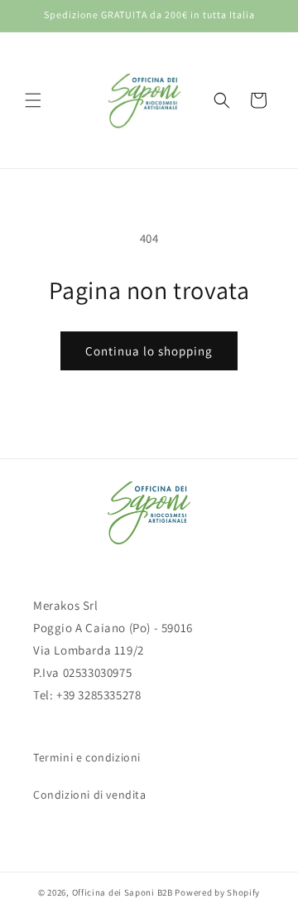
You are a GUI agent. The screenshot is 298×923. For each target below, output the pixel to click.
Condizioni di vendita (90, 794)
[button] (33, 100)
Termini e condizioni (87, 757)
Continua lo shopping (149, 351)
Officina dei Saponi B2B (122, 892)
